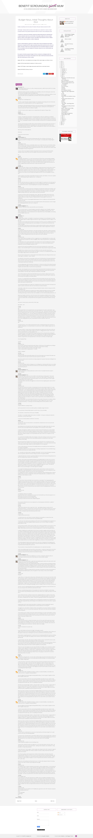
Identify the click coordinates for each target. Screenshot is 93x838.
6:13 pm (19, 669)
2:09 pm (19, 420)
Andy (19, 98)
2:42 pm (19, 142)
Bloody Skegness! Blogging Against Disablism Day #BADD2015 (69, 35)
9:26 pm (19, 654)
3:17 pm (19, 165)
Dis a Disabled (63, 85)
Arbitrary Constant (50, 60)
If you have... (63, 102)
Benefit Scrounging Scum (26, 836)
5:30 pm (19, 228)
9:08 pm (19, 343)
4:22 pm (19, 796)
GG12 (19, 157)
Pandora (19, 113)
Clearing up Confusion (29, 69)
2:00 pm (19, 97)
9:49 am (19, 361)
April (62, 117)
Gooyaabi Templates (45, 836)
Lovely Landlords (64, 111)
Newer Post (19, 801)
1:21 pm (19, 553)
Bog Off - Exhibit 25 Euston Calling (67, 108)
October (63, 71)
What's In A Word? (68, 39)
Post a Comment (19, 797)
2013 (62, 63)
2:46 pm (19, 156)
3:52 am (19, 699)
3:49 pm (19, 476)
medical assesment (38, 63)
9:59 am (19, 368)
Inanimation (63, 88)
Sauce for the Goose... (65, 110)
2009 (62, 122)
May (62, 115)
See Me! (62, 93)
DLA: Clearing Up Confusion (66, 90)
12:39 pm (19, 403)
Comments (60, 814)
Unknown (19, 670)
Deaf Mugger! (63, 95)
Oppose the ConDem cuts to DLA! (67, 81)
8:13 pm (19, 319)
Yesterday (63, 87)
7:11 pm (19, 306)
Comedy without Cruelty (65, 114)
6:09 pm (19, 489)
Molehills (62, 100)
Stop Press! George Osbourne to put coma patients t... (67, 83)
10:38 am (19, 384)
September (64, 72)
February (63, 119)
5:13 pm (19, 204)
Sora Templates (61, 836)
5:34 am (19, 504)
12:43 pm (19, 512)
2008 (62, 123)
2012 (62, 65)
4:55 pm (19, 186)
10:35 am (19, 373)
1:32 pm (19, 558)
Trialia (19, 655)
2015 (62, 61)
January (63, 120)
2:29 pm (19, 136)
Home (36, 801)
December (63, 68)
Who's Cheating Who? (65, 80)
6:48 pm (19, 235)
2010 (62, 67)
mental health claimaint (46, 66)
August (63, 74)
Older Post (52, 801)
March (63, 118)
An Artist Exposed (21, 137)
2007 (62, 124)
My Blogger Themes (69, 836)
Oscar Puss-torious (64, 86)
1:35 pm (19, 572)
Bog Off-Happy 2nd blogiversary (66, 113)
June (62, 76)
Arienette (19, 166)
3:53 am (19, 729)
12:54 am (19, 775)
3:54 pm (19, 178)
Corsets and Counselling (65, 109)
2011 (62, 66)
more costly (38, 55)
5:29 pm (19, 214)
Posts (59, 812)
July (62, 75)
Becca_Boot (20, 87)
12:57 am (19, 353)
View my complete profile (68, 23)
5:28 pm (19, 739)
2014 (62, 62)
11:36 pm (19, 786)
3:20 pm (19, 764)
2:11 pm (19, 111)
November (63, 70)
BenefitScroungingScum (22, 205)
